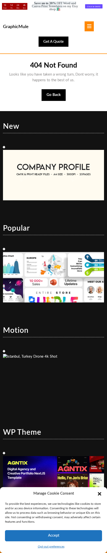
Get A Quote (55, 43)
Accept (53, 535)
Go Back (56, 97)
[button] (99, 493)
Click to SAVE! (94, 6)
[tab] (89, 26)
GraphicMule (16, 27)
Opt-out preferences (51, 546)
